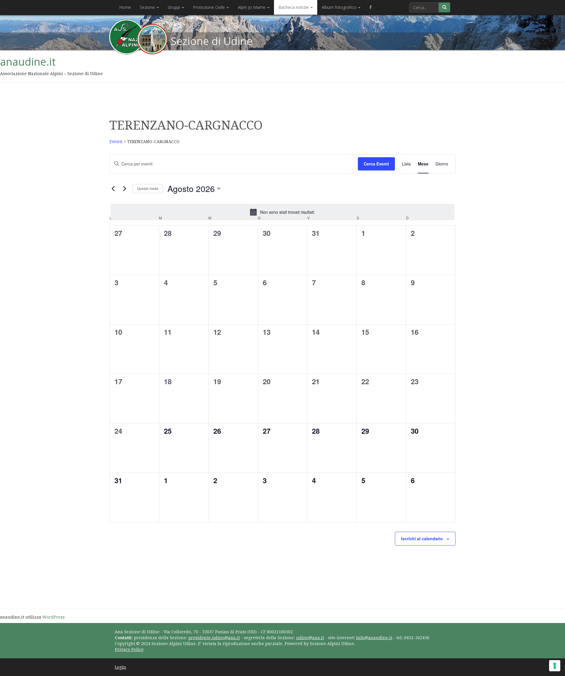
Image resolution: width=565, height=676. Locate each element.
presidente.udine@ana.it (214, 637)
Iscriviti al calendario (422, 538)
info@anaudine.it (374, 637)
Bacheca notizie (294, 7)
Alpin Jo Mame (252, 7)
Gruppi (174, 7)
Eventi (115, 141)
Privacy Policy (129, 649)
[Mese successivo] (124, 188)
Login (120, 667)
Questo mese (147, 188)
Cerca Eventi (376, 164)
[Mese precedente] (113, 188)
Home (125, 7)
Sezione (148, 7)
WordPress (53, 617)
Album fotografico (340, 7)
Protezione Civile (209, 7)
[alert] (282, 212)
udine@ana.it (310, 637)
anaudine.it (28, 61)
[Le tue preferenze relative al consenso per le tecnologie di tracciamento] (554, 665)
